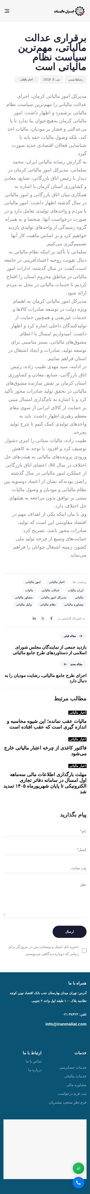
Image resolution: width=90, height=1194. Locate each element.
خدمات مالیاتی (75, 1076)
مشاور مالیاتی (24, 597)
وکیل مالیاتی (24, 604)
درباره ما (35, 1070)
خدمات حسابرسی (73, 1067)
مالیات (29, 590)
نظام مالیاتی (48, 604)
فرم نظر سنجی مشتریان (68, 1102)
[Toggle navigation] (18, 11)
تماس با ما (34, 1061)
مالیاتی (79, 597)
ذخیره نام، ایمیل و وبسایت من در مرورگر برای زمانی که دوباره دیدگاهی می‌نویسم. (43, 950)
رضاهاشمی (75, 79)
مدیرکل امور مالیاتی (53, 597)
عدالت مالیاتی (51, 590)
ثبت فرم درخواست (72, 1094)
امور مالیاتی (33, 582)
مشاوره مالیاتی (74, 604)
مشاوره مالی (76, 1085)
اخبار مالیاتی (26, 79)
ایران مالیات (76, 590)
